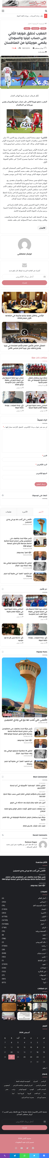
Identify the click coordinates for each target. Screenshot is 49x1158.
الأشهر (41, 512)
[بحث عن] (46, 11)
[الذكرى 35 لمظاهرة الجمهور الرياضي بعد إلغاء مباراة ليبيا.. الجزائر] (40, 566)
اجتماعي (43, 902)
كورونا (44, 979)
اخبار (29, 23)
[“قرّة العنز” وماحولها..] (40, 555)
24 (31, 1057)
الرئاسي (43, 1081)
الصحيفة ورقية (41, 931)
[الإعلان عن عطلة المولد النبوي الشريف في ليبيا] (24, 1016)
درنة (45, 1093)
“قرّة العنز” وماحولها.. (24, 552)
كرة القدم (37, 1093)
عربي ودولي (41, 953)
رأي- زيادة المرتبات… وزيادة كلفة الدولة (14, 406)
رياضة (27, 28)
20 (11, 1052)
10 (31, 1047)
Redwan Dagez (31, 842)
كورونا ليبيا (21, 1093)
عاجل (44, 949)
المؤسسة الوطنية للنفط (23, 1081)
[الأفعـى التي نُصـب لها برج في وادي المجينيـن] (40, 526)
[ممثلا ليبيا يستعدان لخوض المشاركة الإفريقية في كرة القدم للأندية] (36, 370)
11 (24, 1047)
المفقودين (7, 1085)
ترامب (13, 1089)
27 (11, 1057)
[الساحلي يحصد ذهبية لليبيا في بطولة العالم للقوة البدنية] (36, 397)
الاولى (44, 916)
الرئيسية (42, 23)
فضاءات (43, 968)
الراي (44, 927)
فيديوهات (42, 975)
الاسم (44, 456)
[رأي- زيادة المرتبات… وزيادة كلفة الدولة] (13, 397)
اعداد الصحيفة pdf (39, 905)
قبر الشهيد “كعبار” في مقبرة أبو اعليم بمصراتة (18, 575)
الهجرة (32, 1089)
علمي (44, 957)
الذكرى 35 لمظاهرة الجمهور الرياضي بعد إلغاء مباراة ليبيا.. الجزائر (17, 564)
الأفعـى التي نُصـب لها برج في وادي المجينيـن (19, 521)
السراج (35, 1081)
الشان (41, 228)
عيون (44, 964)
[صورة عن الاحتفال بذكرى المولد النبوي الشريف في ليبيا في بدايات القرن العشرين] (9, 1007)
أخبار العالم (42, 898)
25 (24, 1057)
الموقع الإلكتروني (41, 473)
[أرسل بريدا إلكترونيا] (33, 48)
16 (37, 1052)
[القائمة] (3, 11)
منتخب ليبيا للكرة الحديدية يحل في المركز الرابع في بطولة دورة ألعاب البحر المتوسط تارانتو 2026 (13, 381)
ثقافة (44, 938)
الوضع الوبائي (22, 1089)
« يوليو (45, 1068)
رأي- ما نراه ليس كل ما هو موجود (32, 16)
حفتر (6, 1089)
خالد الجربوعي (41, 942)
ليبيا (44, 982)
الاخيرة (43, 913)
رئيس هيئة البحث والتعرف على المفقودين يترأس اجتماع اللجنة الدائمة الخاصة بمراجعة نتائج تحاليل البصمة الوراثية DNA (18, 542)
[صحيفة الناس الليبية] (24, 4)
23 (37, 1057)
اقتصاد (43, 909)
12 (18, 1047)
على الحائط (42, 960)
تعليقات (8, 512)
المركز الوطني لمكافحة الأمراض (22, 1085)
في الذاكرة (42, 971)
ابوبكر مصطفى (39, 48)
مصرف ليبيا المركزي (28, 1097)
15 (44, 1052)
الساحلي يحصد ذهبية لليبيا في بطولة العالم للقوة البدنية (36, 406)
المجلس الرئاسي (41, 1085)
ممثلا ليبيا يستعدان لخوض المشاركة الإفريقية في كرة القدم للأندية (37, 380)
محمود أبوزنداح (41, 1097)
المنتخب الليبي (41, 1089)
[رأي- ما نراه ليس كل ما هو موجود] (12, 629)
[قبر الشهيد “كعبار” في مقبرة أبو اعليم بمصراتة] (40, 576)
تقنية (44, 935)
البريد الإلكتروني (41, 464)
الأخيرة (24, 512)
